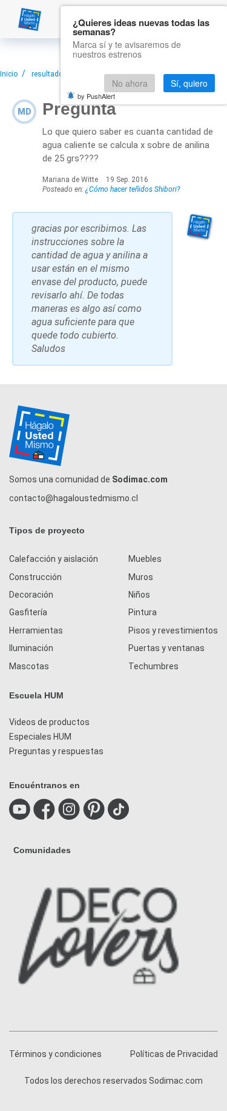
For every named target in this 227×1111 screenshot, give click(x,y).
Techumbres (153, 666)
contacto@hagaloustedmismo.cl (73, 498)
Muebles (145, 559)
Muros (140, 577)
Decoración (31, 594)
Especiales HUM (40, 736)
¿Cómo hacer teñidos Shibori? (132, 189)
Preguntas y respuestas (56, 751)
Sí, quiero (189, 83)
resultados (49, 74)
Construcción (35, 577)
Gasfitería (28, 612)
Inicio (9, 74)
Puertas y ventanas (166, 648)
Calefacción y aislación (53, 559)
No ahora (130, 83)
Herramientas (36, 630)
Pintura (142, 612)
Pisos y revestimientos (173, 630)
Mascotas (29, 666)
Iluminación (31, 648)
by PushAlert (96, 96)
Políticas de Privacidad (174, 1054)
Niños (139, 594)
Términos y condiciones (55, 1054)
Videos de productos (49, 722)
